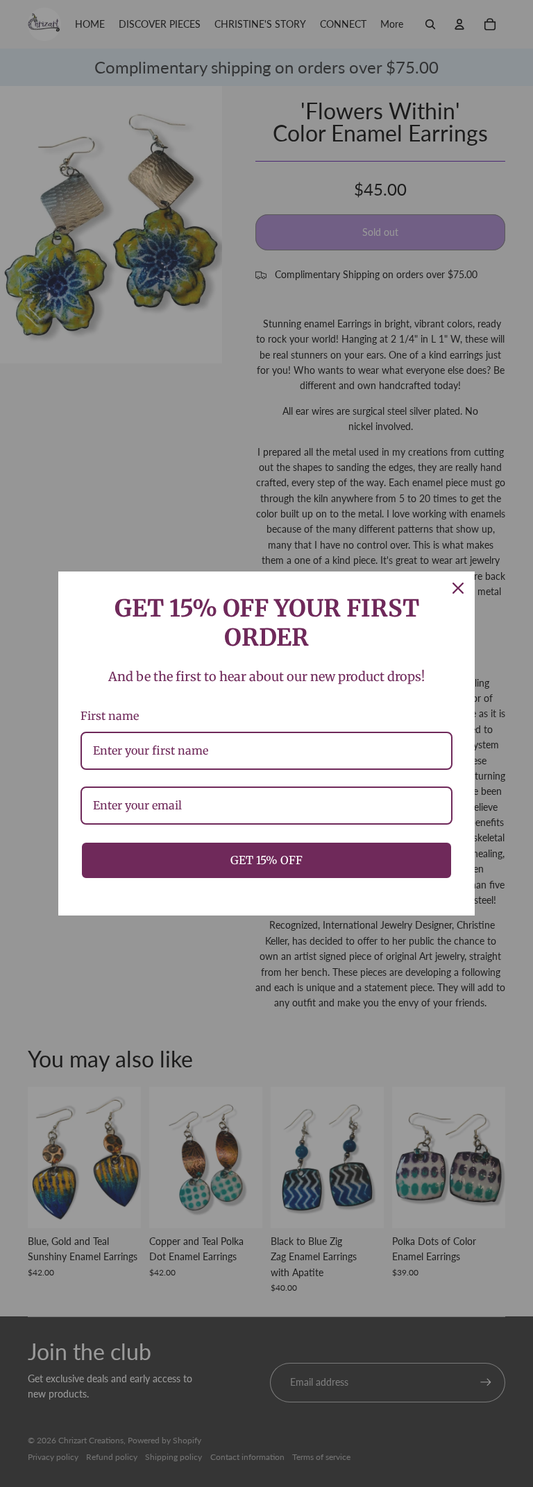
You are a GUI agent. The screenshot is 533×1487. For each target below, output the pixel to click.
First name (110, 716)
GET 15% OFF (266, 860)
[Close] (458, 588)
